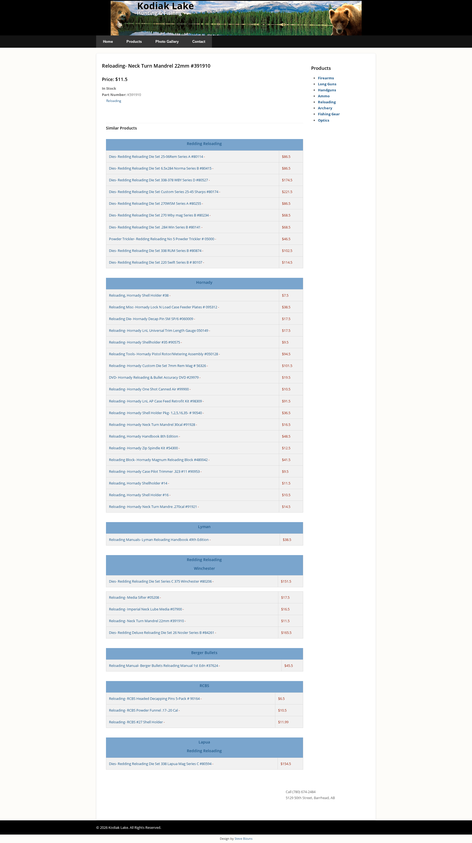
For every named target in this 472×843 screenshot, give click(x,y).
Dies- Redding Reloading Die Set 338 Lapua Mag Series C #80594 (160, 763)
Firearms (326, 78)
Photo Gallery (167, 42)
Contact (198, 42)
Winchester (204, 568)
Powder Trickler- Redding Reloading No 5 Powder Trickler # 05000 (161, 238)
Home (108, 42)
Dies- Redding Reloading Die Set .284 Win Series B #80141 (154, 227)
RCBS (204, 685)
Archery (325, 108)
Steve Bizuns (243, 838)
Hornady (204, 282)
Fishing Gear (329, 114)
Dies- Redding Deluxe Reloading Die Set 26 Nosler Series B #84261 (161, 632)
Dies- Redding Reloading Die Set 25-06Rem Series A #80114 (156, 156)
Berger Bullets (204, 652)
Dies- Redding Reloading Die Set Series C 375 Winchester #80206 (160, 581)
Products (134, 42)
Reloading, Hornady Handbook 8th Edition (143, 436)
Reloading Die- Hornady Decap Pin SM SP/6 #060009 (151, 318)
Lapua (204, 742)
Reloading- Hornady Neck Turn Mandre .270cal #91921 (153, 506)
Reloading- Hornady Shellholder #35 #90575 (144, 342)
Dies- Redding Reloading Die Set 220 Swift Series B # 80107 (155, 262)
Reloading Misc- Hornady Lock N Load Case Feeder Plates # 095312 (163, 307)
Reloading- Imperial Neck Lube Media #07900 (145, 609)
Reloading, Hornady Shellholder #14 (138, 483)
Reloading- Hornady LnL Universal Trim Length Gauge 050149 (158, 330)
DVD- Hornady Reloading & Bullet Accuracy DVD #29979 (154, 377)
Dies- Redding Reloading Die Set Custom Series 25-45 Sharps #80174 (163, 191)
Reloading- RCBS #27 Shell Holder (136, 721)
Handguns (327, 90)
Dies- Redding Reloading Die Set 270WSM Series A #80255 (155, 203)
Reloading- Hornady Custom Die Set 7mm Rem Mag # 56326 (157, 365)
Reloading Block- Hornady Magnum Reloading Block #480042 (158, 459)
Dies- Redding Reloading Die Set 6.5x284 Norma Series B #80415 (160, 168)
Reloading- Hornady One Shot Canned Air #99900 (149, 389)
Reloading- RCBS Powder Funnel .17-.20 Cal (143, 710)
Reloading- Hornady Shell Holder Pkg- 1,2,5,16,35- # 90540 (155, 412)
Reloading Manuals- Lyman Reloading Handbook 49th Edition (159, 539)
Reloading (113, 100)
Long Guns (327, 84)
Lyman (204, 526)
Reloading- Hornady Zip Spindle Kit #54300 (143, 447)
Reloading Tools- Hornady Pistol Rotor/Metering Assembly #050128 (163, 353)
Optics (323, 120)
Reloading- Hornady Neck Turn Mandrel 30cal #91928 (152, 424)
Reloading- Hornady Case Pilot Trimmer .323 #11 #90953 (154, 471)
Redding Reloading (204, 143)
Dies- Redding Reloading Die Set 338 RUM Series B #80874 (155, 250)
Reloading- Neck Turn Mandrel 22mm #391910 (146, 620)
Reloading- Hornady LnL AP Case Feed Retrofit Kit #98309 (155, 401)
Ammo (324, 96)
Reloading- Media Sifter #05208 (134, 597)
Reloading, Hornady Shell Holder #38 (139, 295)
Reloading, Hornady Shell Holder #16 (139, 494)
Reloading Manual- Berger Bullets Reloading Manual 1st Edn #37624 (163, 665)
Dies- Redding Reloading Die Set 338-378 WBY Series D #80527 (158, 179)
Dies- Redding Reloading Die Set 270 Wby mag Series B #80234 (159, 215)
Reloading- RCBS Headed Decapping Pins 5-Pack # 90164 (154, 698)
